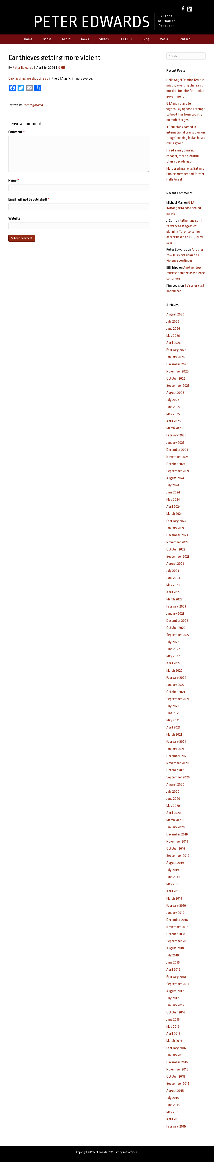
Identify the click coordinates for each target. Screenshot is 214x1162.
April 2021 (173, 727)
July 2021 (172, 706)
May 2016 (172, 1027)
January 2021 (175, 749)
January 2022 (175, 685)
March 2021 (174, 734)
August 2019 (175, 863)
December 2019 (177, 834)
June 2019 (173, 877)
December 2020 (177, 756)
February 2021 (176, 742)
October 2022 (175, 628)
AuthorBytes (130, 1152)
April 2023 (173, 592)
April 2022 (173, 663)
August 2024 (175, 478)
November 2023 (177, 542)
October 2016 (175, 1012)
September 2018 (177, 941)
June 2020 (173, 799)
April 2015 (173, 1119)
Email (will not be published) (28, 199)
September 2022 (178, 635)
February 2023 (176, 606)
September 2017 (177, 984)
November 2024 (177, 457)
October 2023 (175, 549)
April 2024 (173, 507)
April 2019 (173, 891)
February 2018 (176, 977)
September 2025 (178, 386)
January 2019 (175, 913)
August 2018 (175, 948)
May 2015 (172, 1112)
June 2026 (173, 329)
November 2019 (177, 841)
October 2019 (175, 849)
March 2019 (174, 898)
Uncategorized (32, 105)
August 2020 (175, 784)
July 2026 (172, 321)
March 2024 (174, 514)
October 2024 (175, 464)
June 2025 (173, 407)
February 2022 (176, 678)
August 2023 (175, 564)
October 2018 (175, 934)
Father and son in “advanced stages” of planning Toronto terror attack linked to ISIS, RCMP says (185, 231)
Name (13, 180)
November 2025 (177, 371)
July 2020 (172, 791)
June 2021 (173, 713)
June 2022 (173, 649)
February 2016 (176, 1048)
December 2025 (177, 364)
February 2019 (176, 906)
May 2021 (172, 720)
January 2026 (175, 357)
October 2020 (176, 770)
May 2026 (173, 336)
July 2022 (172, 642)
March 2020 (174, 820)
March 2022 (174, 671)
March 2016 (174, 1041)
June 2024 (173, 492)
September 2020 (178, 777)
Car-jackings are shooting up (28, 78)
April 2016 (173, 1034)
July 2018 (172, 955)
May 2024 (173, 499)
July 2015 (172, 1098)
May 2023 (173, 585)
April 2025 (173, 421)
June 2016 (173, 1019)
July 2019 (172, 870)
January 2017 (175, 1005)
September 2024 (178, 471)
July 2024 (172, 485)
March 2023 (174, 599)
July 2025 (172, 400)
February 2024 (176, 521)
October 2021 (175, 692)
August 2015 (175, 1091)
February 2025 (176, 435)
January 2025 (175, 443)
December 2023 (177, 535)
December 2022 (177, 621)
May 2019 (173, 884)
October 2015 (175, 1076)
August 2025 (175, 393)
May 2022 (173, 656)
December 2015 (177, 1062)
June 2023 (173, 578)
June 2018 (173, 962)
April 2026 (173, 343)
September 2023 (178, 556)
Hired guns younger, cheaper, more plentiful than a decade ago (182, 155)
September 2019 (177, 856)
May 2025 (173, 414)
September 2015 (177, 1084)
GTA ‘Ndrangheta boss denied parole (183, 208)
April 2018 (173, 969)
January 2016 (175, 1055)
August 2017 (175, 991)
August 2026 (175, 314)
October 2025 (175, 378)
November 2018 (177, 927)
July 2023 (172, 571)
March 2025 (174, 428)
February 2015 (176, 1126)
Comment (16, 132)
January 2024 (175, 528)
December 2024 (177, 450)
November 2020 (177, 763)
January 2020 (175, 827)
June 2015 (173, 1105)
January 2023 (175, 613)
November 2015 (177, 1069)
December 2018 (177, 920)
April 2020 (173, 813)
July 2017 (172, 998)
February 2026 (176, 350)
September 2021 (177, 699)
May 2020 (173, 806)
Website (14, 218)
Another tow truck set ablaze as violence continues (184, 255)
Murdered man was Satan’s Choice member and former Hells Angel (185, 174)
